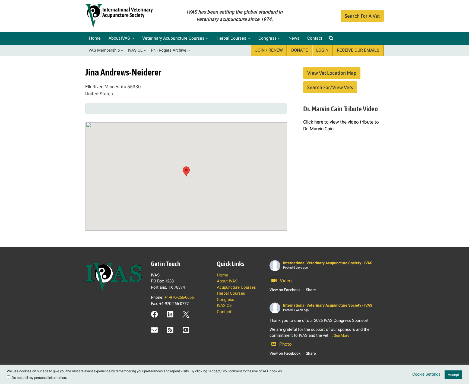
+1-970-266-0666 (179, 297)
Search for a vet (362, 16)
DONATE (299, 50)
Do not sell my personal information (39, 377)
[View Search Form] (331, 38)
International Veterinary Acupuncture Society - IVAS (327, 263)
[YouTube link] (185, 329)
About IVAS (227, 281)
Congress (225, 300)
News (294, 38)
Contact (314, 38)
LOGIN (322, 50)
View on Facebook (285, 290)
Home (95, 38)
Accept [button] (453, 374)
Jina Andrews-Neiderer (123, 72)
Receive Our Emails (358, 50)
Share (311, 290)
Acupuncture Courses (236, 287)
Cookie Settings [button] (426, 374)
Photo (285, 344)
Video (286, 280)
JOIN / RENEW (269, 50)
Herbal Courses (231, 293)
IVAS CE (224, 306)
